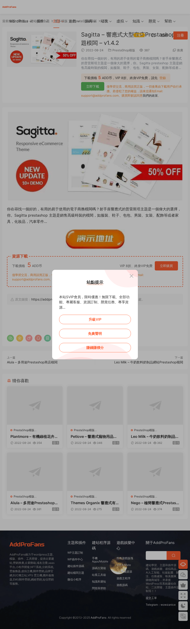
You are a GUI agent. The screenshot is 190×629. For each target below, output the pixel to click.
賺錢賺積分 (95, 347)
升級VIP (95, 319)
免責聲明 (95, 333)
